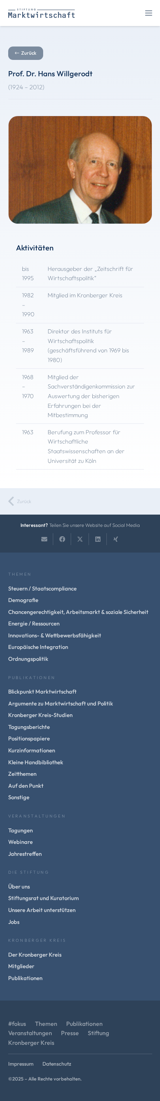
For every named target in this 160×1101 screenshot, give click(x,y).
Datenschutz (56, 1063)
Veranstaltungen (30, 1033)
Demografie (23, 600)
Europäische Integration (38, 646)
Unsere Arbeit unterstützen (42, 909)
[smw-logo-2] (41, 13)
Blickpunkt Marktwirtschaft (42, 691)
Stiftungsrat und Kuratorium (43, 898)
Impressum (20, 1063)
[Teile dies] (62, 539)
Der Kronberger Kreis (34, 954)
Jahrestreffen (25, 853)
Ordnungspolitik (28, 658)
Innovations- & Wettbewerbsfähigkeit (54, 635)
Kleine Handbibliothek (35, 762)
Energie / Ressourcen (34, 623)
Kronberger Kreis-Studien (40, 714)
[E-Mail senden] (44, 539)
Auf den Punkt (26, 785)
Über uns (19, 886)
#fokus (17, 1023)
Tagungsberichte (29, 726)
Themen (46, 1023)
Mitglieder (21, 966)
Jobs (13, 921)
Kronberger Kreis (31, 1042)
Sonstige (18, 797)
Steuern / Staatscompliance (42, 588)
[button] (148, 13)
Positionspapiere (29, 738)
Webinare (20, 841)
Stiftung (98, 1033)
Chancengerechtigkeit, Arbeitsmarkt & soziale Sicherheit (78, 611)
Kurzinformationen (31, 750)
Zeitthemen (22, 773)
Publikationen (25, 978)
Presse (70, 1033)
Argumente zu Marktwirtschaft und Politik (60, 703)
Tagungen (20, 830)
